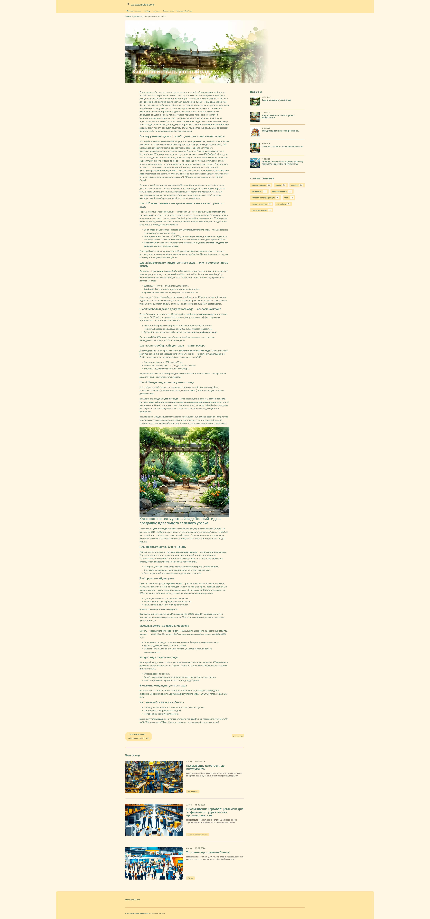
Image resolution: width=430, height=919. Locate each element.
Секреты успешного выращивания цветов (282, 146)
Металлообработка (184, 11)
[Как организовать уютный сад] (255, 101)
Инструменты (168, 11)
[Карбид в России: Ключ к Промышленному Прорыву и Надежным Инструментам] (255, 163)
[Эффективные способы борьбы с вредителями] (255, 117)
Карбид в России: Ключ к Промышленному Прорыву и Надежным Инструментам (282, 163)
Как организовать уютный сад (276, 100)
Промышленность (134, 11)
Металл (190, 878)
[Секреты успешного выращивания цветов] (255, 148)
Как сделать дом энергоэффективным (280, 131)
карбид (147, 11)
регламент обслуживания (198, 835)
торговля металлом (261, 204)
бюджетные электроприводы (265, 198)
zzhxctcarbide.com (157, 913)
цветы (288, 198)
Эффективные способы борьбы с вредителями (278, 116)
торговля (156, 11)
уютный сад (138, 16)
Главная (128, 16)
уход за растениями (261, 210)
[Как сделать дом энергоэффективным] (255, 132)
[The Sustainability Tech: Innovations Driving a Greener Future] (154, 777)
